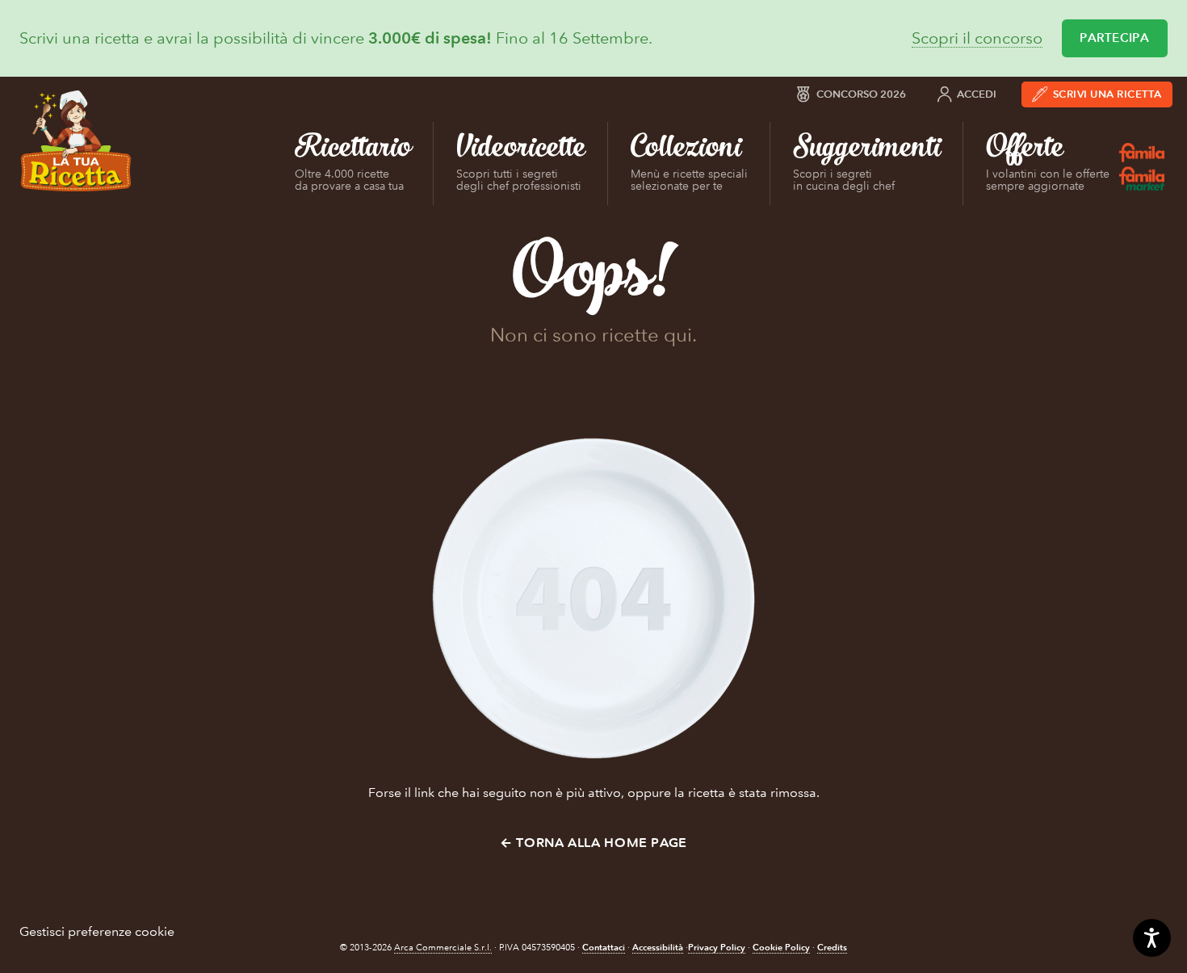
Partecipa (1114, 38)
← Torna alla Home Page (593, 842)
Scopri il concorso (977, 38)
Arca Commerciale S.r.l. (443, 947)
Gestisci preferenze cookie (96, 931)
